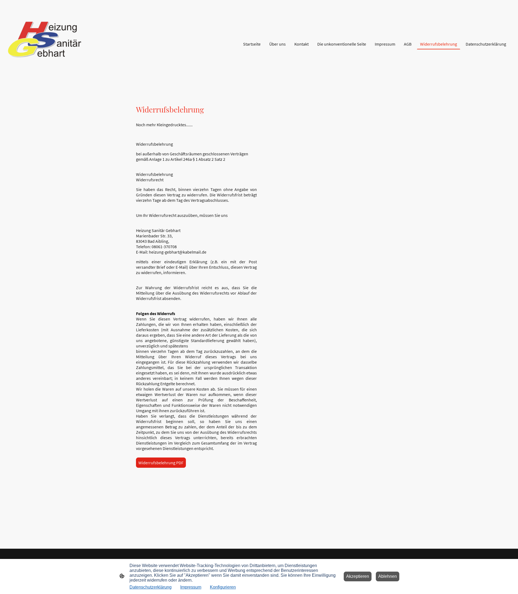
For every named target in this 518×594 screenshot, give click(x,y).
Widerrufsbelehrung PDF (160, 462)
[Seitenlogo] (46, 44)
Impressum (190, 587)
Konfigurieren (223, 587)
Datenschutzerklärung (151, 587)
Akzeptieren (357, 576)
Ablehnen (387, 576)
